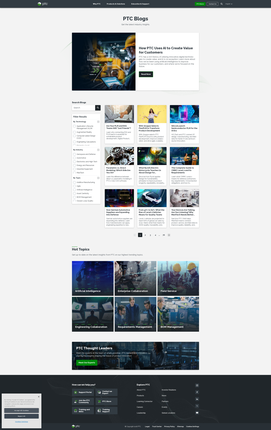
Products (140, 396)
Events (164, 407)
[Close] (38, 396)
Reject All (21, 416)
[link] (86, 363)
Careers (140, 407)
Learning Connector (144, 401)
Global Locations (168, 413)
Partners (165, 401)
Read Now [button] (146, 74)
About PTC (141, 390)
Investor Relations (169, 390)
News (164, 396)
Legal (147, 426)
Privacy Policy (169, 426)
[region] (21, 411)
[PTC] (76, 426)
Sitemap (180, 426)
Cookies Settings (192, 426)
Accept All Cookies (21, 410)
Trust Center (157, 426)
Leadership (141, 413)
